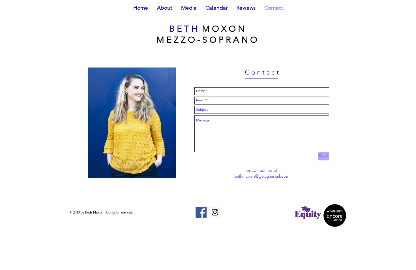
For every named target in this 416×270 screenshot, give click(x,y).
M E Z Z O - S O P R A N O (208, 40)
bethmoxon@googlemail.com (262, 176)
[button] (165, 9)
